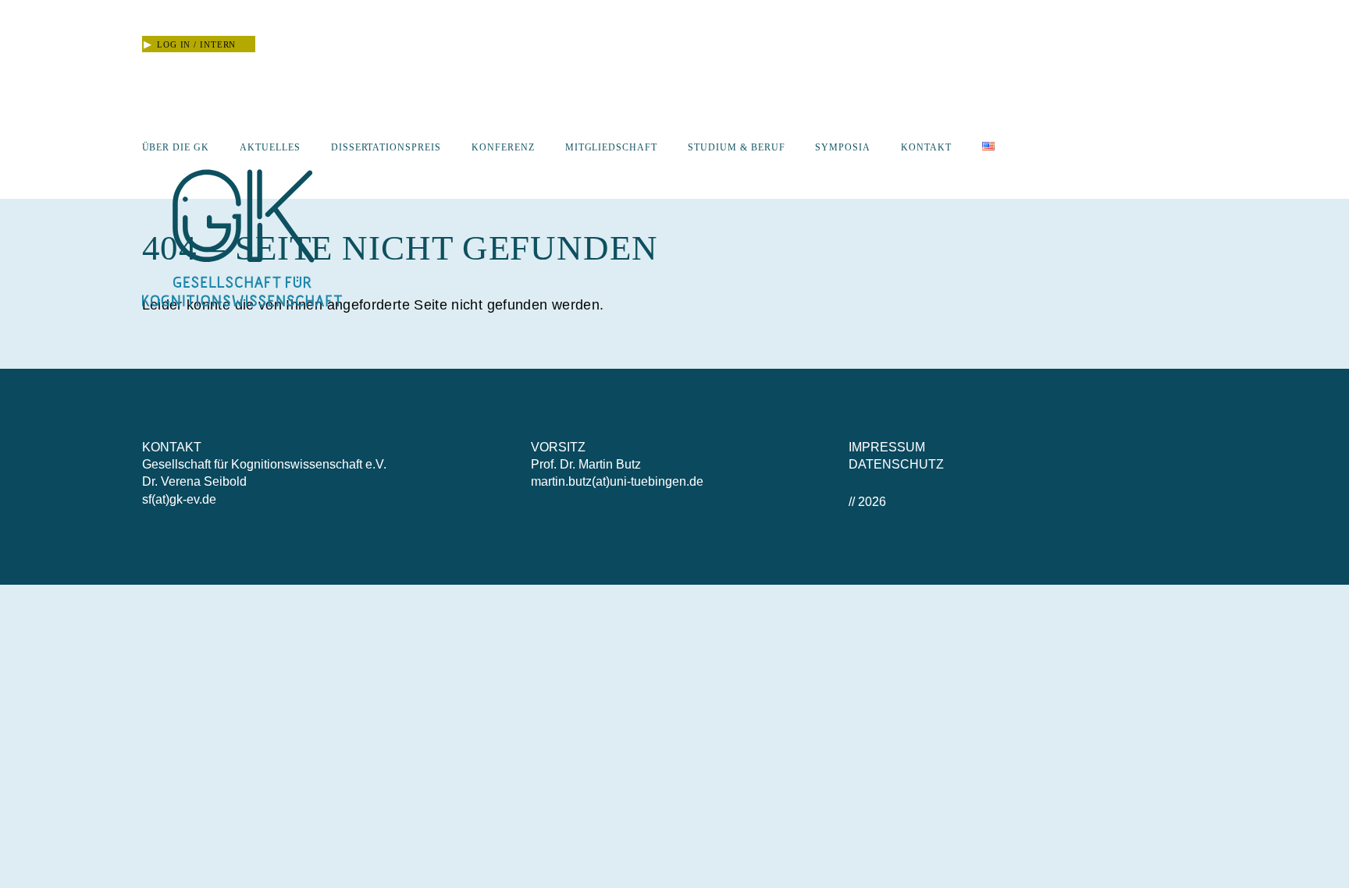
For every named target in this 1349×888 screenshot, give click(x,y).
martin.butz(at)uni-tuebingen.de (617, 481)
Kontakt (926, 147)
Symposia (842, 147)
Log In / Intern (190, 44)
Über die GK (176, 147)
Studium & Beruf (736, 147)
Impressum (887, 447)
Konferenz (503, 147)
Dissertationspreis (386, 147)
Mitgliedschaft (611, 147)
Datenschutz (896, 464)
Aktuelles (270, 147)
